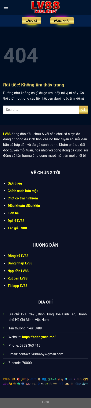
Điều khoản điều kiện (24, 206)
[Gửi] (83, 110)
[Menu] (5, 7)
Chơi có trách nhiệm (23, 198)
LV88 (7, 134)
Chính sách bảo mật (23, 191)
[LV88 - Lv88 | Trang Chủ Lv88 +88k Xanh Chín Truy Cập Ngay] (45, 7)
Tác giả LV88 (17, 228)
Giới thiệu (15, 183)
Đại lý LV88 (16, 221)
